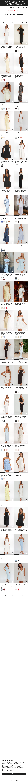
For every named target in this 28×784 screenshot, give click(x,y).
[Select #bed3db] (16, 279)
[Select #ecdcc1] (2, 337)
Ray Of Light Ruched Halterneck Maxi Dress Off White (21, 362)
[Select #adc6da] (16, 561)
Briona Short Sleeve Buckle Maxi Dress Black (20, 47)
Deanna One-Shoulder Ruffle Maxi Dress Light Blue (7, 585)
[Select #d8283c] (7, 308)
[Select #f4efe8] (16, 450)
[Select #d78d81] (21, 138)
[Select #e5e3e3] (16, 589)
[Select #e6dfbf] (18, 279)
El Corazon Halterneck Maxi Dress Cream (21, 162)
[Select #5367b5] (2, 222)
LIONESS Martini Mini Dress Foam (20, 304)
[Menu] (2, 8)
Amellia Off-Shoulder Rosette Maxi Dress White (6, 47)
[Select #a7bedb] (2, 479)
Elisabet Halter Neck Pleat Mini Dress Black (21, 530)
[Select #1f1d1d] (2, 166)
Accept (14, 773)
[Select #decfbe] (18, 421)
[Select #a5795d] (4, 450)
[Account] (23, 7)
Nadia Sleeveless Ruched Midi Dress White (20, 133)
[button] (13, 44)
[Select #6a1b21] (4, 589)
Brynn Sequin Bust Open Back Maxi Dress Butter (7, 333)
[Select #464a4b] (4, 250)
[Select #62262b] (4, 279)
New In (3, 11)
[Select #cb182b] (18, 589)
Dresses (25, 11)
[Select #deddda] (16, 222)
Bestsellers (20, 11)
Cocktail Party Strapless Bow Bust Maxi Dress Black (21, 388)
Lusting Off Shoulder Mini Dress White (20, 333)
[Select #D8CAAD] (18, 337)
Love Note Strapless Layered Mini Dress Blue (6, 475)
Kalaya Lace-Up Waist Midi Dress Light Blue (20, 246)
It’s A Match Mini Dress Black (7, 162)
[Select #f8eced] (4, 138)
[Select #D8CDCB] (4, 308)
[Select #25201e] (16, 51)
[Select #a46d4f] (9, 222)
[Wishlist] (20, 7)
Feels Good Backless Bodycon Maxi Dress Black (20, 417)
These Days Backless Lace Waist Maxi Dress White (6, 417)
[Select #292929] (18, 138)
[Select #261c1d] (16, 109)
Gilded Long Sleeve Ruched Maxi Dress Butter (6, 76)
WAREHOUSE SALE (11, 11)
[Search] (4, 7)
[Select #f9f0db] (2, 80)
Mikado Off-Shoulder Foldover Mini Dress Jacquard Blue (20, 275)
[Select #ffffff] (4, 166)
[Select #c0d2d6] (2, 450)
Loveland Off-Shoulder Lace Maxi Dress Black (21, 104)
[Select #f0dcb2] (2, 138)
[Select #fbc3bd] (7, 450)
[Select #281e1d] (18, 222)
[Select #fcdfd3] (4, 479)
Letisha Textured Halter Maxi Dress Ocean (7, 446)
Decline (14, 777)
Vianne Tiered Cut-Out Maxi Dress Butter (7, 503)
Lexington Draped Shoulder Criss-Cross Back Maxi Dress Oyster (21, 503)
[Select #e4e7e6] (16, 337)
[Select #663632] (7, 109)
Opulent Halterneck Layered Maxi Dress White (20, 218)
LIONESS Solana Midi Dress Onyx (20, 76)
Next (22, 596)
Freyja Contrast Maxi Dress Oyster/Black (20, 191)
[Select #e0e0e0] (4, 222)
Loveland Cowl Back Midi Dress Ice (6, 218)
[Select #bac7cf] (21, 337)
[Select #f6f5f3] (2, 279)
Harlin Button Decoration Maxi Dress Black (7, 362)
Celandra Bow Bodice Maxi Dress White (6, 556)
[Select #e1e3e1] (18, 109)
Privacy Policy (12, 770)
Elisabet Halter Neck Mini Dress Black (6, 191)
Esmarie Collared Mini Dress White (20, 475)
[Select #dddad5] (9, 109)
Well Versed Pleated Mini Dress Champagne (7, 388)
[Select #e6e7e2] (18, 392)
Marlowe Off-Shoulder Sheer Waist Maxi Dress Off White (7, 275)
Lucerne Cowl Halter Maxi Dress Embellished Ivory (20, 446)
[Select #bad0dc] (2, 589)
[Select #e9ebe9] (16, 138)
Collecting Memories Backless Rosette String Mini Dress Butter (6, 304)
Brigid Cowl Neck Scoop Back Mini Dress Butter (7, 104)
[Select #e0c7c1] (18, 450)
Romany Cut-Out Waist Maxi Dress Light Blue (21, 556)
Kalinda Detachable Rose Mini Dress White (21, 585)
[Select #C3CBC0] (7, 222)
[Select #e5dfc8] (2, 308)
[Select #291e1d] (16, 392)
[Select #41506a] (2, 250)
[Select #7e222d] (4, 80)
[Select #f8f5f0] (18, 51)
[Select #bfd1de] (4, 109)
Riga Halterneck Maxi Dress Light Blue (6, 246)
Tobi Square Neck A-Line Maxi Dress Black (6, 530)
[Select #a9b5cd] (4, 337)
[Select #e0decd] (2, 109)
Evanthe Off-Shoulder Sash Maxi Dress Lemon (7, 133)
